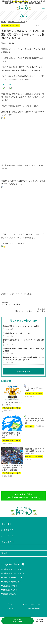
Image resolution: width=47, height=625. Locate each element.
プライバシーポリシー (31, 604)
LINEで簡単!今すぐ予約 (17, 620)
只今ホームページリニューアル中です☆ (30, 311)
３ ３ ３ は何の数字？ (12, 304)
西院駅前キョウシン (11, 590)
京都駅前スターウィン (12, 582)
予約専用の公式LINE (32, 608)
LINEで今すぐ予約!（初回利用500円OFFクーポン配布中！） (23, 495)
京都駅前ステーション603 (13, 569)
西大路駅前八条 (9, 594)
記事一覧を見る (23, 371)
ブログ (9, 604)
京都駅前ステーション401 (13, 573)
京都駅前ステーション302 (13, 578)
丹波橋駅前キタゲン (11, 586)
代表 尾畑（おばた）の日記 (10, 25)
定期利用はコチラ (39, 620)
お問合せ (10, 608)
